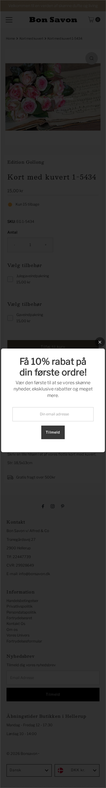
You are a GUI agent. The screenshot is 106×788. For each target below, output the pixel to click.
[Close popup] (100, 342)
